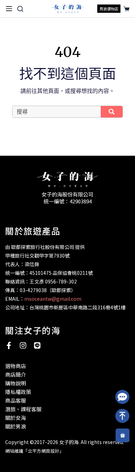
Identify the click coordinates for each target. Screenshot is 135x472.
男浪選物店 (108, 8)
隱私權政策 (18, 391)
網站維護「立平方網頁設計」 (34, 450)
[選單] (9, 9)
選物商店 (15, 365)
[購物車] (125, 9)
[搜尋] (20, 9)
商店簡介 (15, 374)
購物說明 (15, 383)
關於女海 (15, 417)
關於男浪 (15, 426)
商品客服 (15, 400)
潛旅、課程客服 (23, 409)
